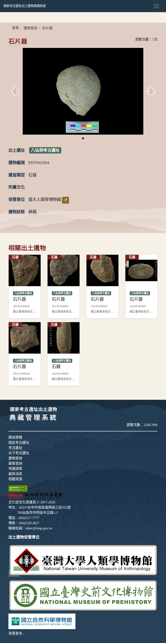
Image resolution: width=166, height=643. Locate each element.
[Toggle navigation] (156, 6)
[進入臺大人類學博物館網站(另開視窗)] (83, 560)
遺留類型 (16, 175)
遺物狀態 (16, 212)
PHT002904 (38, 162)
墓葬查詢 (15, 463)
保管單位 (16, 199)
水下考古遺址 (18, 453)
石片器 (17, 41)
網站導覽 (15, 437)
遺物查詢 (30, 28)
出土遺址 (16, 150)
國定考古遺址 (18, 442)
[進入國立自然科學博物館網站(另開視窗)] (41, 621)
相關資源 (15, 479)
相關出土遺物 (27, 248)
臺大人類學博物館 (44, 199)
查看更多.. (16, 633)
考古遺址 (15, 448)
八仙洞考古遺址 (45, 150)
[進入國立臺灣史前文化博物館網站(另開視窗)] (83, 595)
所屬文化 (16, 187)
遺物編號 (16, 162)
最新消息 (15, 474)
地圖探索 (15, 468)
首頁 (15, 28)
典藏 (32, 212)
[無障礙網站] (17, 488)
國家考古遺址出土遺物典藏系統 (24, 6)
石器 (32, 175)
